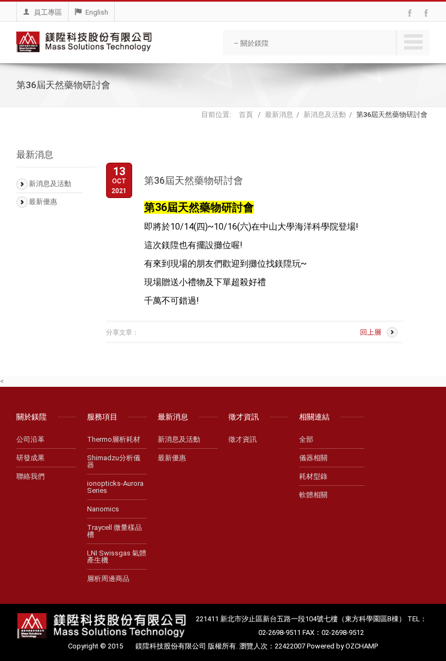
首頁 (247, 114)
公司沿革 (30, 439)
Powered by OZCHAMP (342, 646)
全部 (306, 439)
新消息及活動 (324, 114)
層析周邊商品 (108, 578)
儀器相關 (313, 458)
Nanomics (103, 509)
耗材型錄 (313, 476)
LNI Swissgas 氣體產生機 (116, 556)
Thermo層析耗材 (113, 439)
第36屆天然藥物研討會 (392, 114)
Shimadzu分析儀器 (113, 461)
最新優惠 (43, 201)
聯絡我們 (30, 476)
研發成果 (30, 458)
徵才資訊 (242, 439)
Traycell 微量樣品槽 (114, 531)
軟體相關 (313, 495)
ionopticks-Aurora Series (115, 487)
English (96, 12)
